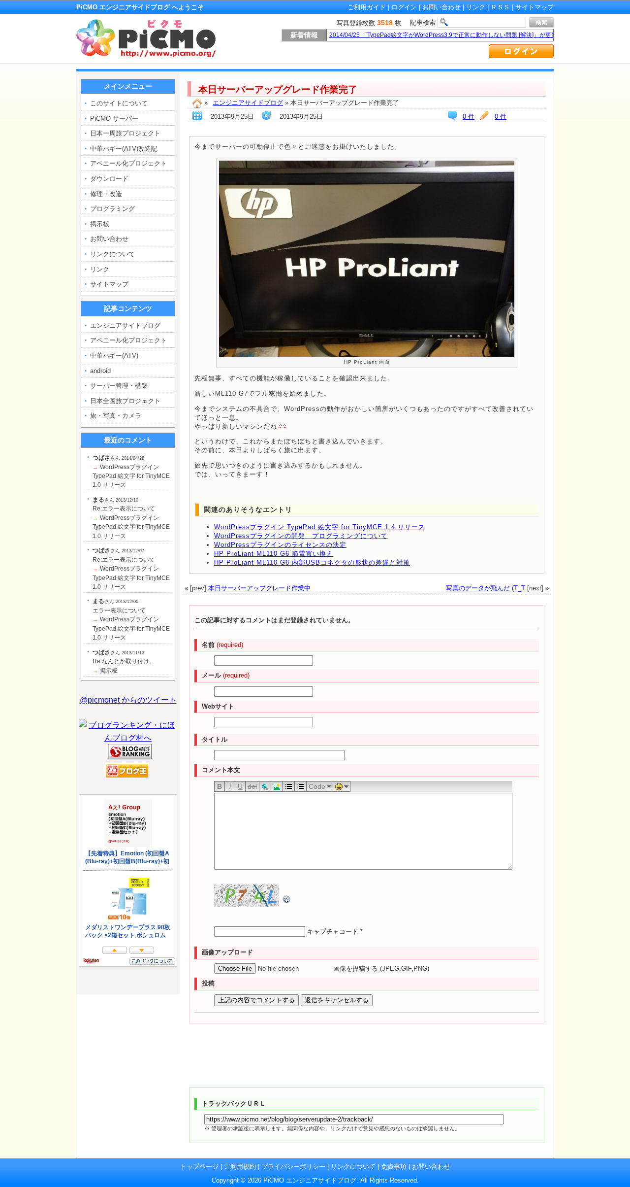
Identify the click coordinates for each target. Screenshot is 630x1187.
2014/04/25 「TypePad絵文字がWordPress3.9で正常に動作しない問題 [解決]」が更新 (443, 35)
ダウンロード (109, 178)
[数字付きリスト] (300, 786)
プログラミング (112, 208)
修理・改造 (106, 194)
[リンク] (265, 786)
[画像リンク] (277, 786)
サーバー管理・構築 (119, 385)
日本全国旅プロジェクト (125, 401)
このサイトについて (119, 103)
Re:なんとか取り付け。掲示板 (124, 661)
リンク (475, 7)
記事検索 (423, 22)
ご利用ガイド (366, 7)
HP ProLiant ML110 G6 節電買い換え (273, 553)
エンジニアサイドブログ (248, 102)
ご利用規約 (240, 1166)
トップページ (199, 1166)
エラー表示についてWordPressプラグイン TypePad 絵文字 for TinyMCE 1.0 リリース (131, 619)
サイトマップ (534, 7)
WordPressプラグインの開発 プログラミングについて (301, 536)
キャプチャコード (332, 931)
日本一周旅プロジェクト (125, 133)
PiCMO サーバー (114, 118)
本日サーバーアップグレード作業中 (259, 588)
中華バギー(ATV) (114, 355)
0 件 (500, 116)
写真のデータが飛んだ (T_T (485, 588)
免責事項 (394, 1166)
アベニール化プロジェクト (128, 163)
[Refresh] (287, 898)
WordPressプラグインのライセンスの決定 (280, 544)
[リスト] (288, 786)
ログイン (404, 7)
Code (317, 786)
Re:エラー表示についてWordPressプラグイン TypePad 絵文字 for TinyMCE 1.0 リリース (131, 518)
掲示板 (99, 224)
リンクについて (112, 254)
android (100, 370)
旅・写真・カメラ (115, 415)
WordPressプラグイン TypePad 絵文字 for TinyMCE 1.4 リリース (319, 527)
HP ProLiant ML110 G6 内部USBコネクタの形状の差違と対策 (312, 562)
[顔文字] (341, 786)
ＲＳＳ (500, 7)
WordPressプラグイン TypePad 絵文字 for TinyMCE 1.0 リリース (131, 471)
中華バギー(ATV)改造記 (124, 148)
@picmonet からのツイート (128, 700)
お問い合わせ (441, 7)
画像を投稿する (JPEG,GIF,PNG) (381, 968)
